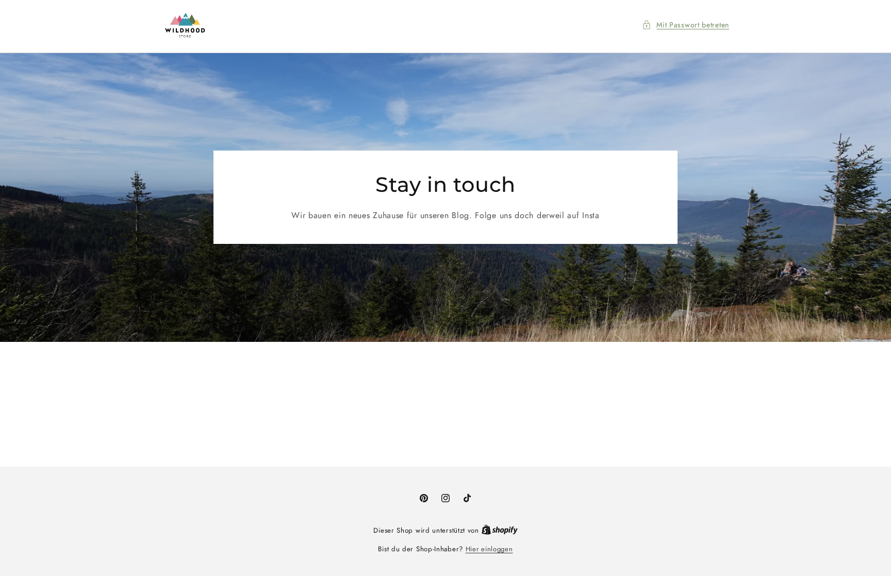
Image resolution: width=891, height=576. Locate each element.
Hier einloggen (489, 549)
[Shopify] (500, 530)
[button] (685, 25)
